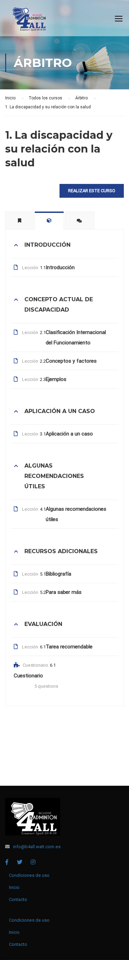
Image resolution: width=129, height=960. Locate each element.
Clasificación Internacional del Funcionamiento (76, 337)
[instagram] (33, 862)
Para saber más (64, 592)
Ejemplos (56, 379)
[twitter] (19, 862)
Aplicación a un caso (69, 434)
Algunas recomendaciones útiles (76, 514)
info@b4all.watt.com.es (37, 846)
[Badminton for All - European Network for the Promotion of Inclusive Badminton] (27, 19)
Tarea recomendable (69, 647)
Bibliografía (58, 574)
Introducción (60, 267)
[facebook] (7, 862)
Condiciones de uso (29, 875)
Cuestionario (28, 676)
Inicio (14, 887)
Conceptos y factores (71, 361)
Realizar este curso (91, 190)
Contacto (18, 899)
